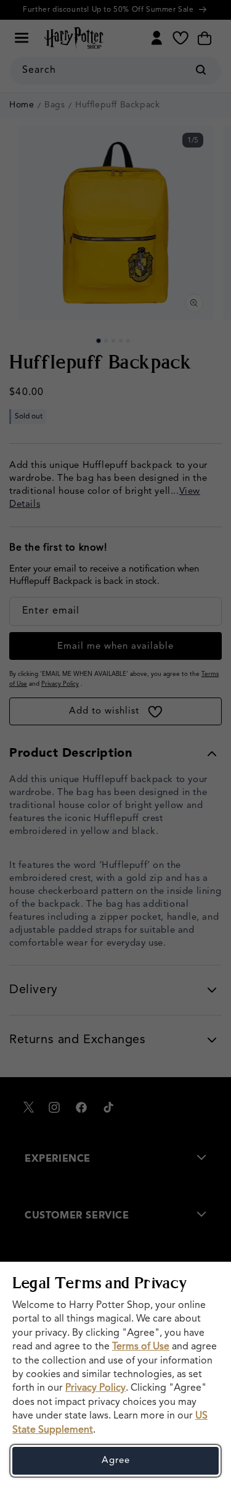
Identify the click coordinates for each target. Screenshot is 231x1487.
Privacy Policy (95, 1388)
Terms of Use (140, 1347)
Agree (116, 1460)
